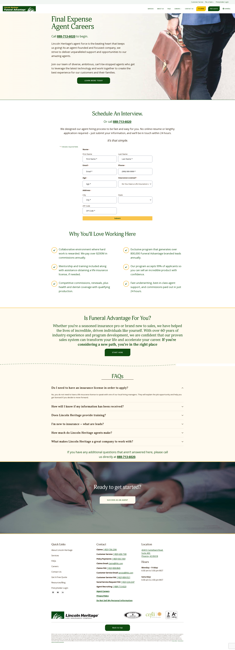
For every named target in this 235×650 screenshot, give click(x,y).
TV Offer (201, 9)
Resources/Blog (58, 582)
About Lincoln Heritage (61, 550)
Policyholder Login (222, 2)
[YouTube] (57, 592)
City (84, 195)
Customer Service (197, 2)
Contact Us (189, 9)
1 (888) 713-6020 (119, 586)
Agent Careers (102, 591)
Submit (117, 218)
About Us (160, 9)
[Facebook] (53, 592)
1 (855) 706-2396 (110, 549)
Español (227, 9)
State (120, 195)
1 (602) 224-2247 (127, 582)
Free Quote (214, 9)
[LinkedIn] (62, 592)
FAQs (169, 9)
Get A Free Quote (59, 577)
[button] (117, 628)
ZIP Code (86, 206)
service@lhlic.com (126, 572)
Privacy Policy (174, 640)
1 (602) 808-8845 (113, 568)
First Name (87, 154)
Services (150, 9)
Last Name (123, 154)
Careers (54, 566)
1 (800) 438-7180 (119, 554)
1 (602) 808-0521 (123, 577)
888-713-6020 (66, 36)
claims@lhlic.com (116, 563)
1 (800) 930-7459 (118, 559)
